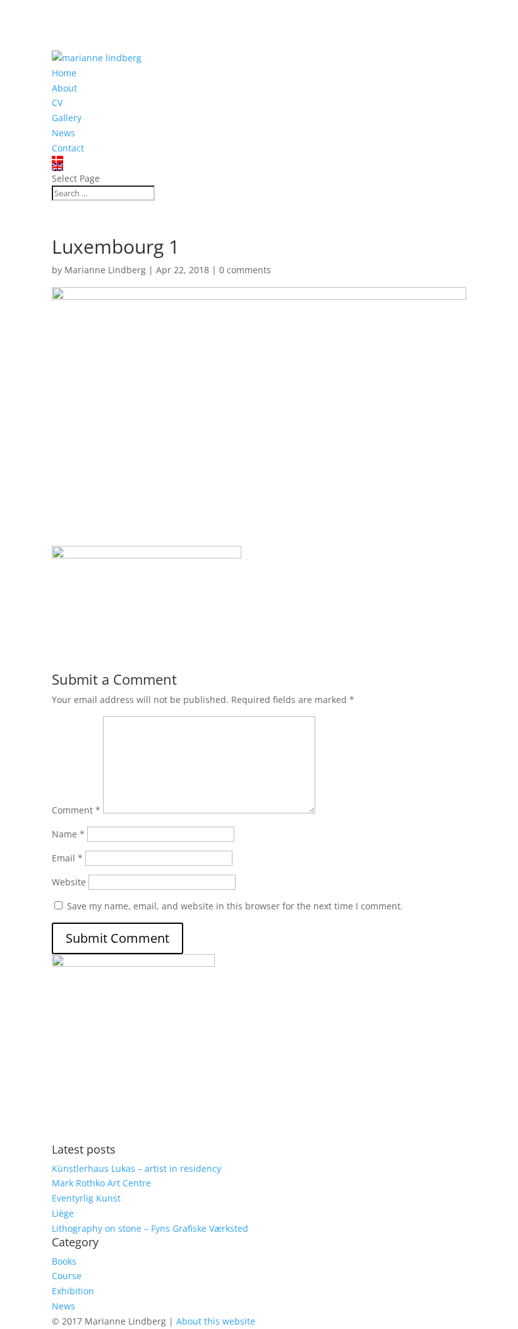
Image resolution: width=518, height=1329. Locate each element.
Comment (76, 810)
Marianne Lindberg (105, 270)
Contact (68, 148)
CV (57, 103)
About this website (215, 1321)
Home (64, 73)
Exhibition (73, 1291)
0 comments (245, 270)
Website (69, 882)
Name (68, 834)
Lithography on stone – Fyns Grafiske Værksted (150, 1228)
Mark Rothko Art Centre (101, 1183)
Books (64, 1261)
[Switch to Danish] (259, 159)
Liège (63, 1213)
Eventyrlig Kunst (86, 1198)
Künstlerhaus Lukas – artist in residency (136, 1168)
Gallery (66, 118)
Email (67, 858)
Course (66, 1276)
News (63, 133)
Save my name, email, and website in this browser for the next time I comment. (235, 906)
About (64, 88)
